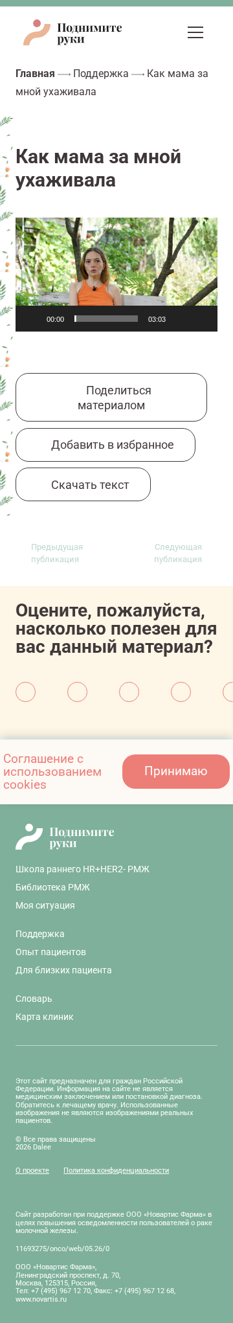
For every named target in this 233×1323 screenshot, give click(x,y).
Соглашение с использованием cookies (52, 771)
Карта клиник (45, 1017)
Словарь (34, 998)
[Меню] (195, 32)
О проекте (32, 1170)
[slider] (106, 318)
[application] (116, 275)
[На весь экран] (200, 318)
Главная (35, 73)
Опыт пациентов (51, 952)
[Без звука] (179, 318)
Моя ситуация (45, 905)
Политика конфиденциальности (116, 1170)
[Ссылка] (147, 32)
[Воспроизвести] (32, 318)
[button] (170, 32)
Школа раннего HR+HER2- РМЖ (83, 869)
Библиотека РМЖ (53, 887)
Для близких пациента (64, 970)
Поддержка (101, 73)
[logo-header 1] (72, 32)
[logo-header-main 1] (116, 837)
